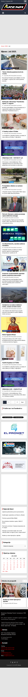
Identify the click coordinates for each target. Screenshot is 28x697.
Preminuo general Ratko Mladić (9, 518)
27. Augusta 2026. (7, 603)
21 (4, 567)
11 (17, 563)
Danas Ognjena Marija (9, 334)
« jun (3, 571)
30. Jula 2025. (5, 217)
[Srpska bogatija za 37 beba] (14, 353)
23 (10, 567)
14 (4, 565)
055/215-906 (11, 649)
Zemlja (11, 127)
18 (17, 565)
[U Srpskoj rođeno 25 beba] (14, 122)
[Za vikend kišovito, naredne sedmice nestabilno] (14, 234)
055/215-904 (11, 647)
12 (20, 563)
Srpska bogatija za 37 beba (10, 362)
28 (4, 569)
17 (17, 402)
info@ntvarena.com (6, 652)
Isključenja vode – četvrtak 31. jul (12, 158)
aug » (6, 571)
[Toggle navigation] (3, 13)
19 (20, 565)
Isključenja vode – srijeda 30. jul (12, 389)
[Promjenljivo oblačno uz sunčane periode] (14, 176)
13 (24, 563)
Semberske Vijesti (7, 68)
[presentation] (24, 581)
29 (7, 569)
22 (7, 567)
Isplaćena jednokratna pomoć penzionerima (13, 512)
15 (7, 565)
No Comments (18, 75)
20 (24, 565)
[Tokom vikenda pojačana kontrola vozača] (14, 62)
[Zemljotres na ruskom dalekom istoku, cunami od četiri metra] (14, 295)
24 (14, 567)
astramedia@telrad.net (6, 654)
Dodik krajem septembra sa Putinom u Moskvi (13, 515)
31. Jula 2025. (5, 75)
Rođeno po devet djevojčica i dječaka (11, 535)
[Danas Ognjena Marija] (14, 325)
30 (10, 569)
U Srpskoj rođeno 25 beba (10, 131)
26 (20, 567)
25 (17, 567)
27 (24, 567)
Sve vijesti (15, 68)
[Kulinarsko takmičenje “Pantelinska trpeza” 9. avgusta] (14, 92)
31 (14, 569)
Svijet (10, 301)
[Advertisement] (14, 29)
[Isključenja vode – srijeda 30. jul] (14, 379)
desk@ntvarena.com (9, 655)
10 (14, 563)
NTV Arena (11, 75)
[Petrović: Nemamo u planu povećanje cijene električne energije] (14, 204)
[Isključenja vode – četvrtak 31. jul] (14, 148)
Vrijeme (11, 182)
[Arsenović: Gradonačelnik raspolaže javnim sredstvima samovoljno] (14, 264)
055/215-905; (4, 649)
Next (22, 402)
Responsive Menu (25, 1)
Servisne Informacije (8, 154)
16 (10, 565)
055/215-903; (4, 647)
